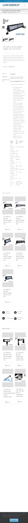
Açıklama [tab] (4, 73)
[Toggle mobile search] (25, 6)
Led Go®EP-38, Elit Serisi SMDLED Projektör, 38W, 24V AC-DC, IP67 (7, 293)
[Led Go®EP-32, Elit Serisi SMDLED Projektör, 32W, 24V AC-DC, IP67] (7, 242)
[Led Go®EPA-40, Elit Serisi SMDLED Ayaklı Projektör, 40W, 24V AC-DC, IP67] (20, 341)
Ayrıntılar (8, 229)
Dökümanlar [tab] (4, 76)
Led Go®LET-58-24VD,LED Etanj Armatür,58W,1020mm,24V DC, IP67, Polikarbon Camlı (9, 393)
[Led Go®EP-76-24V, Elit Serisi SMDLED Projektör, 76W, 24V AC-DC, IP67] (20, 242)
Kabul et (14, 520)
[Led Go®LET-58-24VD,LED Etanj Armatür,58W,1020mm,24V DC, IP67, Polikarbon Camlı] (7, 378)
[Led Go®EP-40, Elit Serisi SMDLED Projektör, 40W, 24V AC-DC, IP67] (7, 205)
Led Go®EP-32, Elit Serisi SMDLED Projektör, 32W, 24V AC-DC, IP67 (7, 256)
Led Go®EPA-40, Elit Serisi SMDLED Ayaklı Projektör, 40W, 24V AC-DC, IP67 (20, 356)
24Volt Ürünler (12, 66)
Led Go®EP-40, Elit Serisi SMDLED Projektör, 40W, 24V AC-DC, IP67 (7, 220)
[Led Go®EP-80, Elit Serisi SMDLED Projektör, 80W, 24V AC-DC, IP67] (20, 205)
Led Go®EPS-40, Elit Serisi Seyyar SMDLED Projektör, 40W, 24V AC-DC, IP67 (7, 356)
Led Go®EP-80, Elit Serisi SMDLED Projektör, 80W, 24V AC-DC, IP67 (20, 220)
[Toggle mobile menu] (25, 5)
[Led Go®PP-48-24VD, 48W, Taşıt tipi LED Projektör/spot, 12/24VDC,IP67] (20, 378)
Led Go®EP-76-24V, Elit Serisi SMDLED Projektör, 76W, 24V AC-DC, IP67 (20, 256)
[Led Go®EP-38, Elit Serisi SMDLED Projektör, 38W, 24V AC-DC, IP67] (7, 278)
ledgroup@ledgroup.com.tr (18, 1)
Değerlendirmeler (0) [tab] (5, 80)
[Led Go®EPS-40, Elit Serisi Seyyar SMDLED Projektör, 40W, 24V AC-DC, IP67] (7, 341)
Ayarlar (23, 513)
